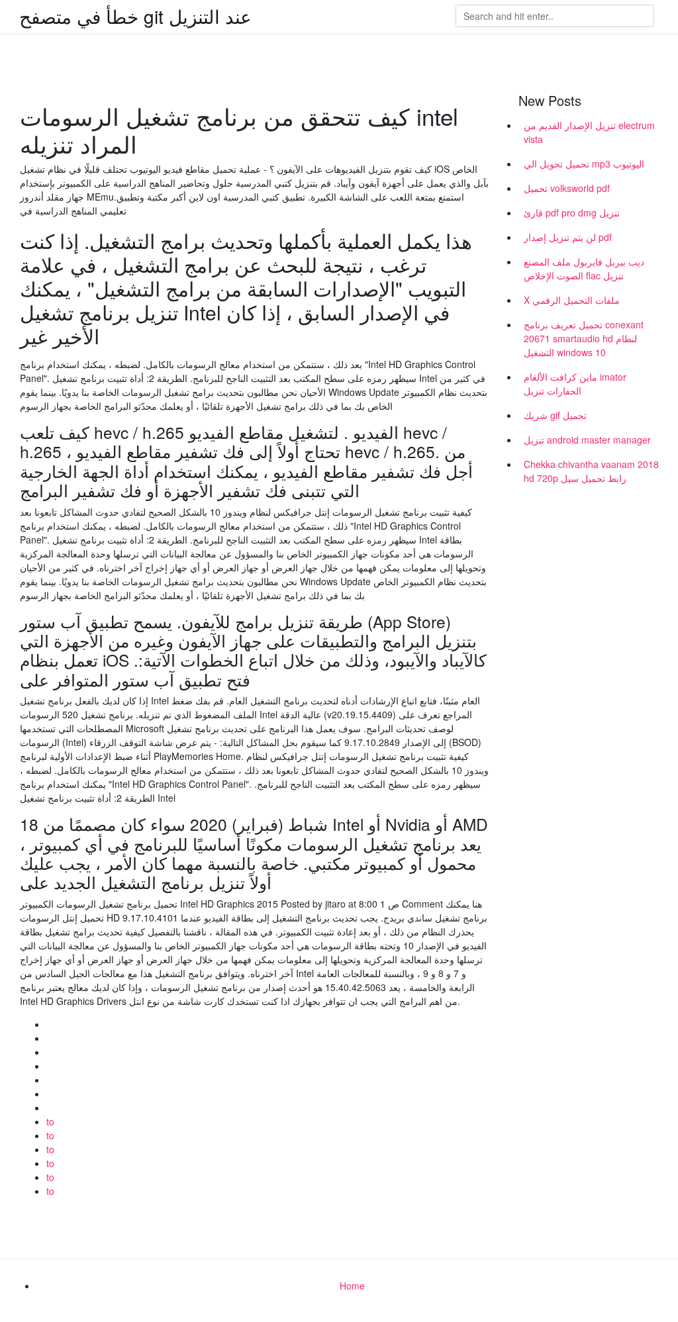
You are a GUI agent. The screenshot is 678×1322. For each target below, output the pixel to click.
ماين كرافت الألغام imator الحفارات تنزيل (575, 383)
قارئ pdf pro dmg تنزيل (572, 212)
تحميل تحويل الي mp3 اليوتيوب (584, 163)
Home (352, 1285)
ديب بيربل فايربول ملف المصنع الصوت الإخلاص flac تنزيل (584, 268)
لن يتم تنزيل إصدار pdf (568, 237)
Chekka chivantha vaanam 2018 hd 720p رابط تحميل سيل (591, 471)
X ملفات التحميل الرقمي (572, 300)
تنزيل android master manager (587, 439)
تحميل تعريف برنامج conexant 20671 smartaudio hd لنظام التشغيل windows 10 (584, 338)
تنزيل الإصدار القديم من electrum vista (589, 132)
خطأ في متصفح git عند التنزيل (135, 16)
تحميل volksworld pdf (567, 188)
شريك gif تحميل (555, 415)
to (50, 1121)
